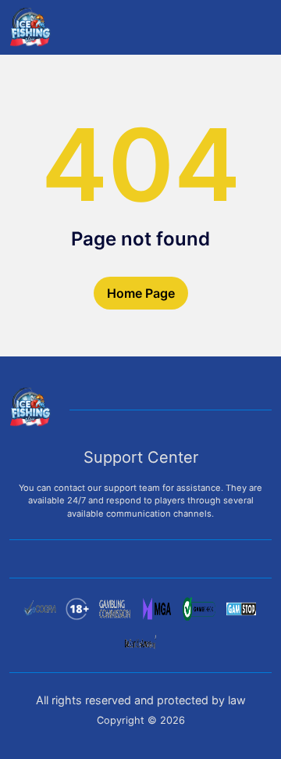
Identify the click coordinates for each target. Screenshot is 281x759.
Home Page (141, 293)
